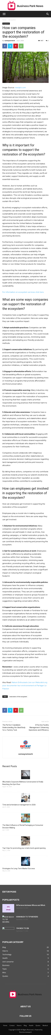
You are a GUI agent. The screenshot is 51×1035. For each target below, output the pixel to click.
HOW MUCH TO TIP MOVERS (27, 917)
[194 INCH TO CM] (8, 931)
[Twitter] (10, 46)
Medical (45, 1025)
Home (4, 20)
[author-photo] (25, 751)
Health (31, 1025)
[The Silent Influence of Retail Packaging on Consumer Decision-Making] (25, 818)
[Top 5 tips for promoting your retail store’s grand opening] (25, 841)
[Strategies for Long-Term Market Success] (25, 862)
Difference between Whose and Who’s (30, 905)
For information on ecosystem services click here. (23, 292)
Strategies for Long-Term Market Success (18, 868)
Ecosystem (12, 20)
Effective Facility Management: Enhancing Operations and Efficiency (39, 727)
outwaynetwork (10, 40)
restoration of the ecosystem (18, 696)
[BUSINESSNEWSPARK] (25, 5)
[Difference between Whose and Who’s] (8, 908)
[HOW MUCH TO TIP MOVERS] (8, 920)
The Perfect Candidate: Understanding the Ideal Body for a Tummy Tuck (13, 727)
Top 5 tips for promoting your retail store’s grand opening (24, 848)
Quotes (38, 1025)
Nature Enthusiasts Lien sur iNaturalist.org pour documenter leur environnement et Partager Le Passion (24, 685)
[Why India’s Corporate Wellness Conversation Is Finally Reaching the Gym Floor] (25, 775)
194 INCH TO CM (22, 928)
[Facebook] (4, 46)
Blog (25, 1025)
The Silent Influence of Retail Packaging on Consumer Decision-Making (22, 826)
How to (19, 1025)
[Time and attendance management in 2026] (25, 798)
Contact (12, 1025)
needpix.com (20, 87)
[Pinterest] (15, 46)
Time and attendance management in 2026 (19, 805)
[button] (4, 14)
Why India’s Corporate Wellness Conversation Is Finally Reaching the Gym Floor (22, 783)
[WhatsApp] (21, 46)
